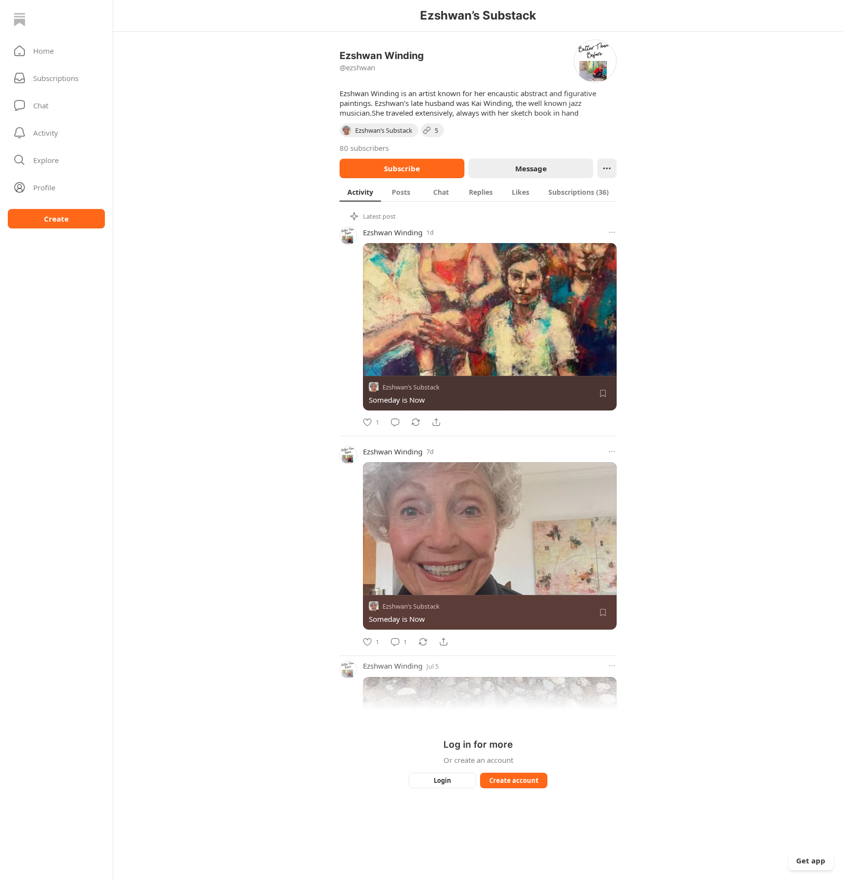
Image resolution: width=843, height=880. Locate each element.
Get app (810, 860)
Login (442, 780)
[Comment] (395, 422)
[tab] (360, 192)
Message (531, 168)
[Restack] (415, 422)
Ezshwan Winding (392, 232)
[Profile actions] (607, 168)
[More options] (612, 232)
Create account (514, 780)
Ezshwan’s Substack (411, 387)
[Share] (436, 422)
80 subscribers (364, 148)
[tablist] (478, 192)
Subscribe (402, 168)
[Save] (603, 393)
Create (56, 219)
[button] (56, 50)
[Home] (19, 19)
